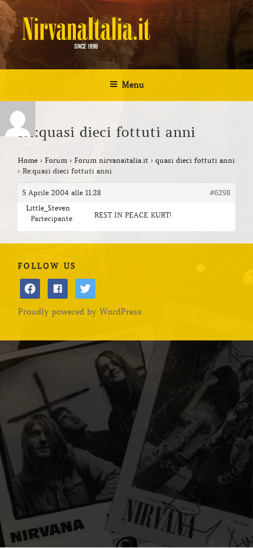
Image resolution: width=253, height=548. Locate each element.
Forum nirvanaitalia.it (111, 160)
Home (28, 160)
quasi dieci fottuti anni (195, 160)
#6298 (220, 192)
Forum (56, 160)
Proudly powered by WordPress (80, 311)
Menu (133, 84)
